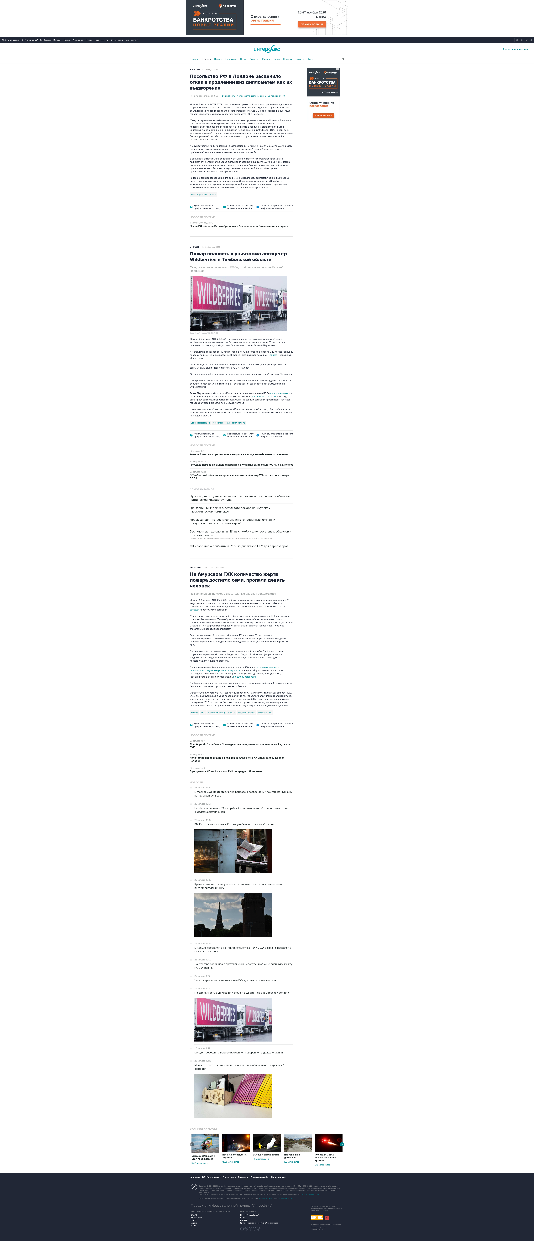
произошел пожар (280, 393)
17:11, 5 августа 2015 (210, 70)
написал (273, 355)
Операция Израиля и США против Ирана (203, 1157)
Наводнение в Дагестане (292, 1156)
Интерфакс (267, 49)
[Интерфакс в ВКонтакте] (250, 1229)
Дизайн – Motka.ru (318, 1230)
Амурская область (246, 712)
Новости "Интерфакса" (249, 1215)
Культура (254, 59)
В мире (218, 59)
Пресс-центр (229, 1177)
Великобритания (199, 194)
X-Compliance (196, 1218)
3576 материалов (199, 1163)
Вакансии (243, 1177)
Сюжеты (299, 59)
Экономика (231, 59)
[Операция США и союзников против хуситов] (329, 1151)
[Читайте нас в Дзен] (242, 1229)
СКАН (242, 1218)
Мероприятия (132, 40)
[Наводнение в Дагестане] (298, 1151)
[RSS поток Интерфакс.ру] (254, 1229)
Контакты (195, 1177)
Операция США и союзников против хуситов (325, 1157)
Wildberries (218, 423)
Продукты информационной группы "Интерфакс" (232, 1205)
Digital (277, 59)
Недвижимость (101, 40)
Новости (287, 59)
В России (206, 59)
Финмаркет (78, 40)
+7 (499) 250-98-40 (266, 1199)
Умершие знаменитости (266, 1154)
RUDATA (243, 1220)
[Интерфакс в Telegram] (246, 1229)
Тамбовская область (235, 423)
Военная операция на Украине (234, 1156)
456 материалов (261, 1159)
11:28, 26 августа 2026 (211, 247)
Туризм (89, 40)
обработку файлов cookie (309, 1194)
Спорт (243, 59)
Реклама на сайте (259, 1177)
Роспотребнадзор (216, 712)
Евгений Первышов (200, 423)
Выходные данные (318, 1227)
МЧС (203, 712)
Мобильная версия (10, 40)
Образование (117, 40)
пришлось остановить (245, 676)
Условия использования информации (326, 1224)
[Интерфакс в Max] (259, 1229)
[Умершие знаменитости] (267, 1151)
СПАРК (194, 1215)
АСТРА (193, 1225)
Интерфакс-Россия (61, 40)
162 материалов (291, 1162)
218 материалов (322, 1165)
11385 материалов (230, 1162)
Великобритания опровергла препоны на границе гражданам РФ (253, 96)
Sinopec (194, 712)
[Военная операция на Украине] (236, 1151)
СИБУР (231, 712)
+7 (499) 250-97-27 (286, 1199)
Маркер (194, 1223)
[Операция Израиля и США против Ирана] (205, 1152)
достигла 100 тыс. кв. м (264, 396)
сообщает (195, 609)
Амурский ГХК (265, 712)
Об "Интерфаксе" (30, 40)
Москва (266, 59)
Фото (310, 59)
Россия (213, 194)
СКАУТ (193, 1220)
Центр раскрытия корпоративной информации (259, 1223)
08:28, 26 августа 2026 (214, 568)
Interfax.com (45, 40)
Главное (194, 59)
